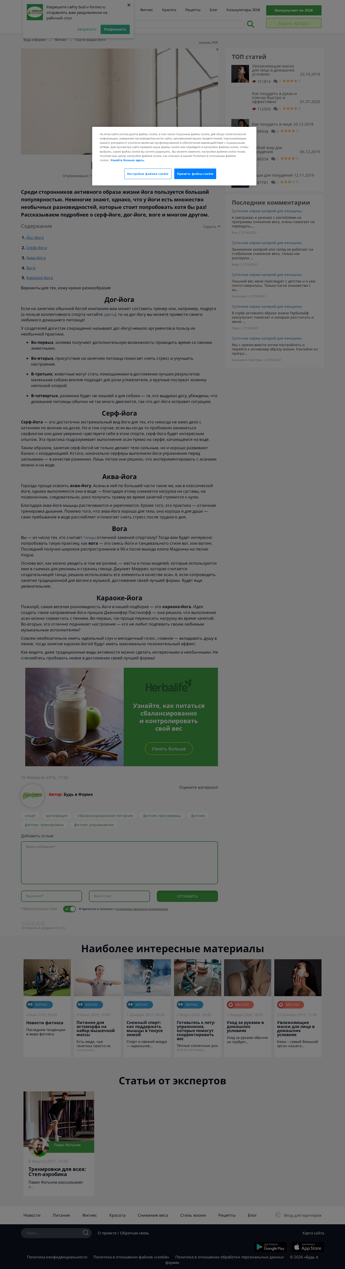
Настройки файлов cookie (148, 174)
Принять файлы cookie (195, 174)
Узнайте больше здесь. (127, 160)
